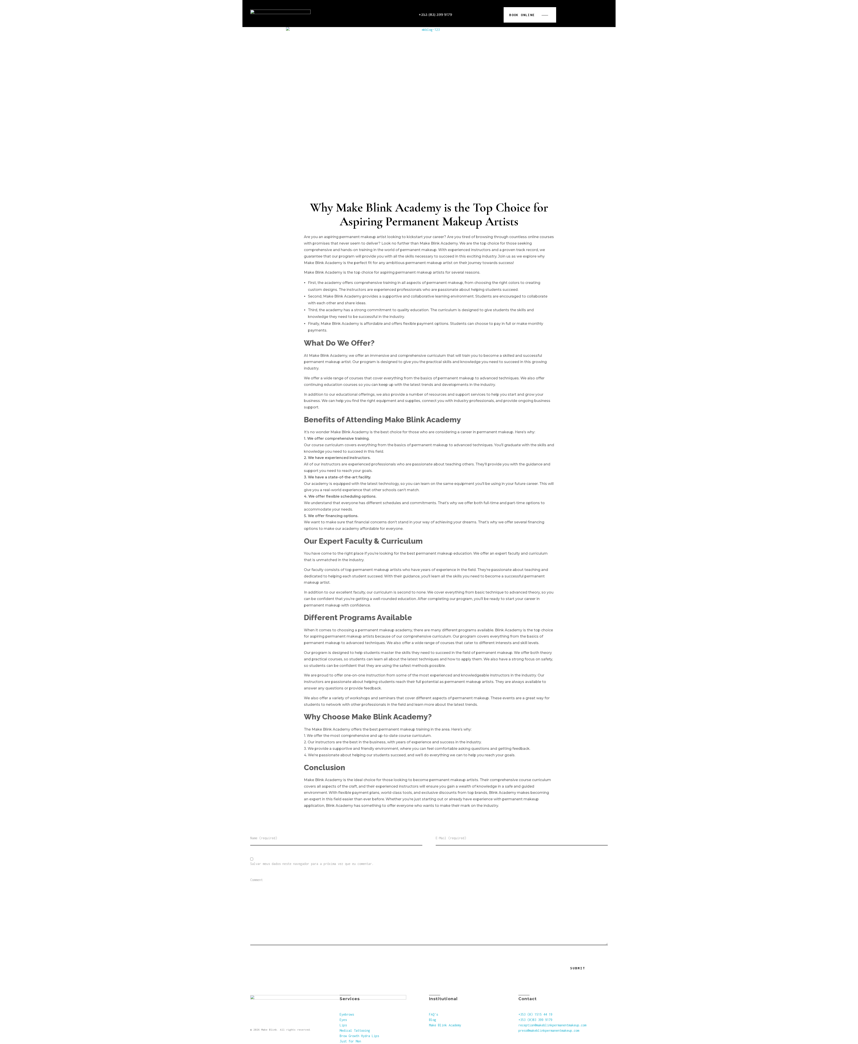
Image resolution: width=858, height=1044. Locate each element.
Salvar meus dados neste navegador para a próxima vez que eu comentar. (312, 864)
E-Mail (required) (451, 838)
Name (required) (263, 838)
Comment (256, 880)
